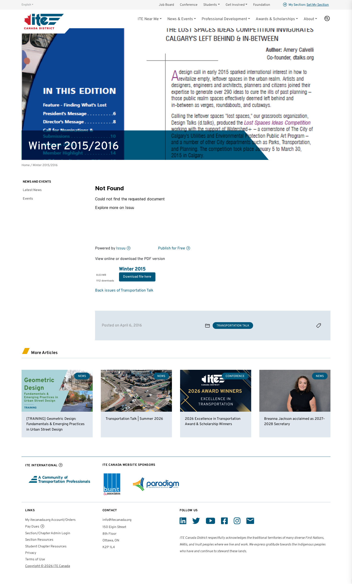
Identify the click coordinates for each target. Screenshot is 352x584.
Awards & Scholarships (275, 19)
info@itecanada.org (116, 520)
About (309, 19)
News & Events (180, 19)
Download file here (137, 277)
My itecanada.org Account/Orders (50, 520)
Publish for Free (171, 248)
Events (28, 199)
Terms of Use (35, 559)
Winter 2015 (132, 269)
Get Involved (235, 5)
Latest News (32, 190)
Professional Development (224, 19)
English (26, 4)
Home (26, 165)
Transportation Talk (232, 325)
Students (210, 5)
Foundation (261, 5)
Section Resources (39, 540)
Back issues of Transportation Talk (124, 290)
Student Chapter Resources (46, 546)
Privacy (30, 553)
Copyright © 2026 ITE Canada (47, 566)
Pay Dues (32, 526)
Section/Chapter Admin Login (47, 533)
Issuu (120, 248)
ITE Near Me (148, 19)
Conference (189, 5)
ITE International (41, 465)
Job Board (166, 5)
